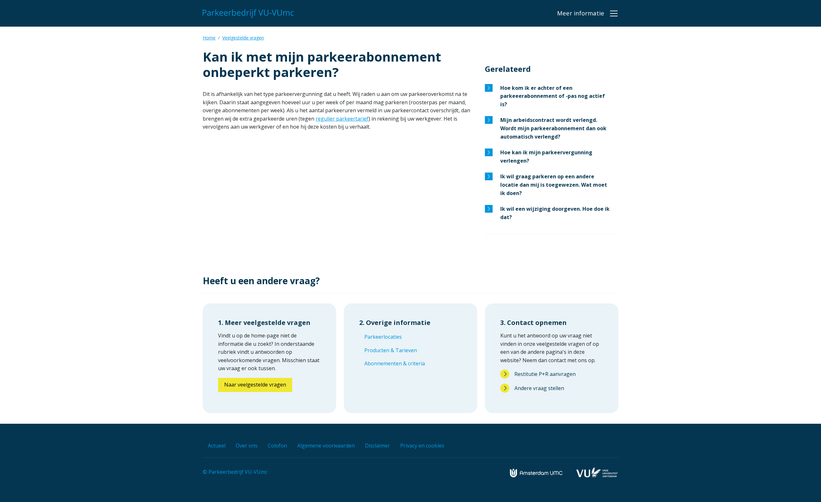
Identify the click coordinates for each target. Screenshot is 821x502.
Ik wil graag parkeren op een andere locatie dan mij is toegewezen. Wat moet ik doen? (553, 184)
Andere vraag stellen (539, 388)
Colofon (277, 445)
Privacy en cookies (422, 445)
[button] (587, 13)
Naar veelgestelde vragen (255, 384)
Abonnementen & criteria (394, 363)
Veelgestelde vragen (243, 38)
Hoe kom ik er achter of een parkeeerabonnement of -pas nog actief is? (552, 96)
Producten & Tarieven (390, 350)
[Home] (249, 13)
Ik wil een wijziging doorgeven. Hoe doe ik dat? (555, 213)
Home (209, 38)
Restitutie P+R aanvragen (545, 374)
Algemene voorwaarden (326, 445)
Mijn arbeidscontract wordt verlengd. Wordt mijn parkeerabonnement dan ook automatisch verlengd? (553, 128)
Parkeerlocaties (383, 336)
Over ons (247, 445)
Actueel (216, 445)
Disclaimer (377, 445)
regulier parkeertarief (342, 118)
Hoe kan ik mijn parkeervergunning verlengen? (546, 156)
